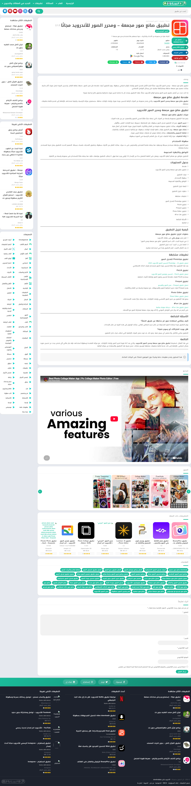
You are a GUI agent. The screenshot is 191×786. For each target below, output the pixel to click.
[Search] (39, 11)
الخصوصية (158, 783)
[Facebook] (30, 11)
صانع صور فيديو (48, 587)
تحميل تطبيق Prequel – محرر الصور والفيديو (173, 285)
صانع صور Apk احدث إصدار (141, 587)
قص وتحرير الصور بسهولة (121, 591)
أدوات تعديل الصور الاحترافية (155, 569)
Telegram (124, 62)
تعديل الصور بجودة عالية (114, 582)
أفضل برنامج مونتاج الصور (133, 569)
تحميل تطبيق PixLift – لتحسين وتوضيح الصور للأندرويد (169, 274)
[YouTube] (15, 11)
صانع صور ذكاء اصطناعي (65, 587)
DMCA (165, 783)
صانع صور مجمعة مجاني (156, 591)
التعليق (185, 612)
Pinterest (137, 62)
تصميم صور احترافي (134, 578)
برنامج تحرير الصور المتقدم (178, 574)
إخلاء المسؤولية (173, 783)
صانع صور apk (157, 587)
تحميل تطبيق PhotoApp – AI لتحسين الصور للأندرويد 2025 (168, 263)
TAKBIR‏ (166, 43)
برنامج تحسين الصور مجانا (157, 574)
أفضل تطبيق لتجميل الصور (92, 569)
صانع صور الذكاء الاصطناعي (104, 587)
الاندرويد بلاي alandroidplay (161, 779)
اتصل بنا (139, 783)
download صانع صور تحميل (178, 569)
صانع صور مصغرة (139, 591)
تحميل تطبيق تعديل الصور (65, 574)
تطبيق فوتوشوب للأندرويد (135, 582)
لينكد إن (69, 682)
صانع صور (47, 582)
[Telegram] (5, 11)
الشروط (146, 783)
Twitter (151, 62)
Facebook (162, 62)
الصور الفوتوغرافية (152, 21)
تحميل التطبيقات (185, 783)
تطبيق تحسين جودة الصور (90, 578)
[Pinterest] (10, 11)
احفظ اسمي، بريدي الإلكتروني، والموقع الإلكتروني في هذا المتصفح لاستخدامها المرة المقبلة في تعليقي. (152, 666)
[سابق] (188, 491)
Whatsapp (112, 62)
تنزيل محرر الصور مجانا (77, 582)
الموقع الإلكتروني (182, 657)
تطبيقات (39, 3)
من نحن (152, 783)
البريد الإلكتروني (182, 648)
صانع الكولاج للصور (60, 582)
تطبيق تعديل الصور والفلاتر (177, 582)
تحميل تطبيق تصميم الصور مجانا (88, 574)
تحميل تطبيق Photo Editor (179, 296)
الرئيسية (70, 3)
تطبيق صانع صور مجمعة (156, 582)
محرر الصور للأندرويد (101, 591)
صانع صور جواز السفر (84, 587)
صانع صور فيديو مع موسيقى (177, 591)
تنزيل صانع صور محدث (95, 582)
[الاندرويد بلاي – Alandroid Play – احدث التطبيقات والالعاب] (174, 3)
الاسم (186, 638)
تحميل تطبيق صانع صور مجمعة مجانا (174, 578)
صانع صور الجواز (122, 587)
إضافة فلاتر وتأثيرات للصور (70, 569)
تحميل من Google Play (178, 40)
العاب (60, 3)
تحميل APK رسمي (178, 47)
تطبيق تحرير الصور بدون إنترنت (113, 578)
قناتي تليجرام (178, 52)
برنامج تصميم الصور (138, 574)
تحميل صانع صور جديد (151, 578)
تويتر (103, 682)
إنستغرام (86, 682)
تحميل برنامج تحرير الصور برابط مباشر (115, 574)
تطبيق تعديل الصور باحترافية (68, 578)
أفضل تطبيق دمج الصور (113, 569)
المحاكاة (49, 3)
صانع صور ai (169, 587)
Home (167, 21)
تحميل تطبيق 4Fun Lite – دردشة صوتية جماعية (172, 307)
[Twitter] (25, 11)
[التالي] (40, 491)
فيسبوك (119, 682)
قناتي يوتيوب (178, 58)
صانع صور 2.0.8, (182, 587)
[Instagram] (20, 11)
